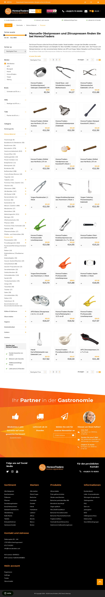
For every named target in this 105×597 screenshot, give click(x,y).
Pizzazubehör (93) (10, 240)
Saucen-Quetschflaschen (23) (14, 261)
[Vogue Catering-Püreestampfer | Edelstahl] (89, 186)
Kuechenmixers (9, 494)
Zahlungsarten (88, 500)
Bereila (32, 519)
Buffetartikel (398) (10, 171)
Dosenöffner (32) (10, 154)
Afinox (32, 516)
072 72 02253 (8, 545)
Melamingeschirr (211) (11, 214)
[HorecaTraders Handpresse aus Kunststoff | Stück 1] (65, 148)
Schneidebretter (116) (11, 275)
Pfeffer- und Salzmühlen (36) (14, 234)
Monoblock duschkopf (57, 503)
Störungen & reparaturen (92, 497)
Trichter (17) (8, 289)
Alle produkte (54, 491)
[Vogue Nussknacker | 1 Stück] (40, 186)
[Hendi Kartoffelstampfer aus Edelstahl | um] (40, 339)
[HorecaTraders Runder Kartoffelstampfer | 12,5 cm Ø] (65, 301)
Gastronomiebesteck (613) (13, 151)
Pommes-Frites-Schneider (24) (14, 226)
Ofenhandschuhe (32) (11, 220)
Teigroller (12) (9, 177)
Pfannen (7, 500)
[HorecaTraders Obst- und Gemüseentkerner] (89, 224)
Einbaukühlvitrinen (10, 522)
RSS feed (62, 593)
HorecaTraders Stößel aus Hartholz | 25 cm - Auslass (39, 123)
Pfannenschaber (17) (11, 231)
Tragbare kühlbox (55, 519)
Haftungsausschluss (90, 516)
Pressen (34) (8, 237)
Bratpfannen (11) (10, 163)
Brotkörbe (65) (9, 168)
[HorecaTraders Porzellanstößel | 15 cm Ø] (65, 339)
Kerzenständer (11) (10, 197)
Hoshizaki (33, 500)
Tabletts (6, 519)
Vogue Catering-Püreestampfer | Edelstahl (86, 199)
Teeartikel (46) (9, 287)
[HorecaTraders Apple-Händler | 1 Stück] (89, 263)
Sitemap (68, 593)
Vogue (9, 77)
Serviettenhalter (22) (11, 269)
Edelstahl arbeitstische (11, 509)
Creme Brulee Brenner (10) (13, 174)
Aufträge (7, 575)
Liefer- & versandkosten (91, 494)
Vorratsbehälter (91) (11, 295)
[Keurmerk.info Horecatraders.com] (52, 11)
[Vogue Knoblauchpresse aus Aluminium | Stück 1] (65, 186)
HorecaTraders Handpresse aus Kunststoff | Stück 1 (63, 161)
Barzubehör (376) (10, 148)
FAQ (85, 503)
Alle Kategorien (9, 491)
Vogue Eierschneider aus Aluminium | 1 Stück (40, 274)
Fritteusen (7, 497)
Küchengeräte (9, 129)
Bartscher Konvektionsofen (59, 512)
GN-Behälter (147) (10, 191)
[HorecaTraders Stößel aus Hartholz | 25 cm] (89, 148)
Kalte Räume (8, 516)
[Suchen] (38, 11)
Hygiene (7, 322)
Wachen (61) (8, 185)
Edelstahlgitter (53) (10, 258)
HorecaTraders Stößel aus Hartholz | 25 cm (89, 160)
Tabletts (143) (9, 180)
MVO (85, 512)
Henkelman (33, 509)
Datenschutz (88, 519)
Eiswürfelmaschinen (10, 506)
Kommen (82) (8, 200)
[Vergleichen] (85, 2)
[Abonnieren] (73, 435)
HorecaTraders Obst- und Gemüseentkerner (88, 236)
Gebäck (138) (8, 228)
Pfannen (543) (9, 223)
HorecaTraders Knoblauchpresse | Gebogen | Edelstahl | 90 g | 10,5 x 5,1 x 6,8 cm (40, 85)
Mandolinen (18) (9, 211)
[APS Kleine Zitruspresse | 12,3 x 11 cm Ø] (40, 301)
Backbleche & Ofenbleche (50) (14, 142)
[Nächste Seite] (59, 59)
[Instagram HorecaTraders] (12, 471)
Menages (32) (8, 217)
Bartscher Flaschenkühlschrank (60, 516)
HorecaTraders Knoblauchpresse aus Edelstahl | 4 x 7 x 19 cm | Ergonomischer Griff (65, 237)
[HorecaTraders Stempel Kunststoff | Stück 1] (89, 110)
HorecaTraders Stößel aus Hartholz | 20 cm (39, 160)
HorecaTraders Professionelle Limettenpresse (37, 237)
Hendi (9, 71)
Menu (9, 2)
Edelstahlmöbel (9, 327)
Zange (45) (8, 284)
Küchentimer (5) (9, 203)
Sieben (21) (8, 298)
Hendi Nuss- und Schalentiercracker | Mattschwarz (63, 85)
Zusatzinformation (15, 438)
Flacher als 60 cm (13, 115)
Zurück (8, 25)
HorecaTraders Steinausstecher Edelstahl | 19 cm (87, 85)
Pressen (42, 25)
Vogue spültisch (55, 506)
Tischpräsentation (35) (11, 281)
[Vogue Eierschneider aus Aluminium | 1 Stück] (40, 263)
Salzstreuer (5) (9, 301)
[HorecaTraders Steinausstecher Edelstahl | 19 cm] (89, 72)
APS (8, 66)
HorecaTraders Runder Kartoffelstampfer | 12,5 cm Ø (64, 314)
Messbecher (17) (9, 208)
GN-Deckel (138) (9, 194)
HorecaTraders (11, 74)
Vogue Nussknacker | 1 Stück (39, 198)
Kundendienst (88, 491)
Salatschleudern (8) (10, 272)
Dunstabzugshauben (10, 503)
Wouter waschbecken (57, 497)
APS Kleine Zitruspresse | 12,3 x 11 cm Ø (40, 313)
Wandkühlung (8, 512)
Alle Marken (10, 63)
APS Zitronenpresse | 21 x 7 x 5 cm (89, 351)
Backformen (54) (9, 145)
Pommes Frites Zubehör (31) (13, 183)
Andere (6, 332)
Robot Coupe (34, 494)
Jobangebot (87, 509)
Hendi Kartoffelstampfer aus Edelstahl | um (39, 352)
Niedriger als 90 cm (14, 103)
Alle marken (34, 491)
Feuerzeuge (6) (9, 140)
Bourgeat (10, 69)
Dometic (32, 503)
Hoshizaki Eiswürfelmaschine (59, 522)
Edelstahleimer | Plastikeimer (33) (14, 254)
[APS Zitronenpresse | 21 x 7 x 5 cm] (89, 339)
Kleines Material (31, 25)
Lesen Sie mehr (35, 56)
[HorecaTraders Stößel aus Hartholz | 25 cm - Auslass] (40, 110)
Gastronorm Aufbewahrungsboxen (61, 525)
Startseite (19, 25)
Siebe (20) (7, 292)
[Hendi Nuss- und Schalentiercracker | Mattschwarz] (65, 72)
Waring (9, 79)
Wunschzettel (8, 581)
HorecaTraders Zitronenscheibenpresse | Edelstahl (65, 123)
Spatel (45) (8, 278)
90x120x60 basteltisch (57, 509)
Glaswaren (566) (9, 188)
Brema (32, 525)
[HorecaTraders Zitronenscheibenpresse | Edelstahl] (65, 110)
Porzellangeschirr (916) (12, 243)
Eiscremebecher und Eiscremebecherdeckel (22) (13, 305)
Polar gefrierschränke (57, 494)
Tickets (6, 578)
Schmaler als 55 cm (14, 91)
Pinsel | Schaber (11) (11, 160)
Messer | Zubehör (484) (12, 206)
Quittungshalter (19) (11, 157)
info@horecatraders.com (12, 548)
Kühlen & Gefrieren (10, 311)
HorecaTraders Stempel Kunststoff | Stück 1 (89, 122)
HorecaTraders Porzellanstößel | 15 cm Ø (65, 352)
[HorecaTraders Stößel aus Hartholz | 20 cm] (40, 148)
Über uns (87, 506)
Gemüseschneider (10, 525)
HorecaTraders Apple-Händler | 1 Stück (89, 274)
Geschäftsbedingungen (91, 522)
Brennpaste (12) (9, 165)
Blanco (32, 522)
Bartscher (33, 497)
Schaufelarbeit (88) (10, 264)
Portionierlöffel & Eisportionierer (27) (15, 247)
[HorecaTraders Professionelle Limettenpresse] (40, 224)
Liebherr (32, 512)
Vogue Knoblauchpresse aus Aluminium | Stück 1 (65, 198)
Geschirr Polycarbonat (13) (13, 267)
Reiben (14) (8, 250)
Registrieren (8, 572)
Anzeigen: (81, 59)
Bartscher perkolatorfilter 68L (59, 500)
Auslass (7, 337)
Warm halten (8, 316)
